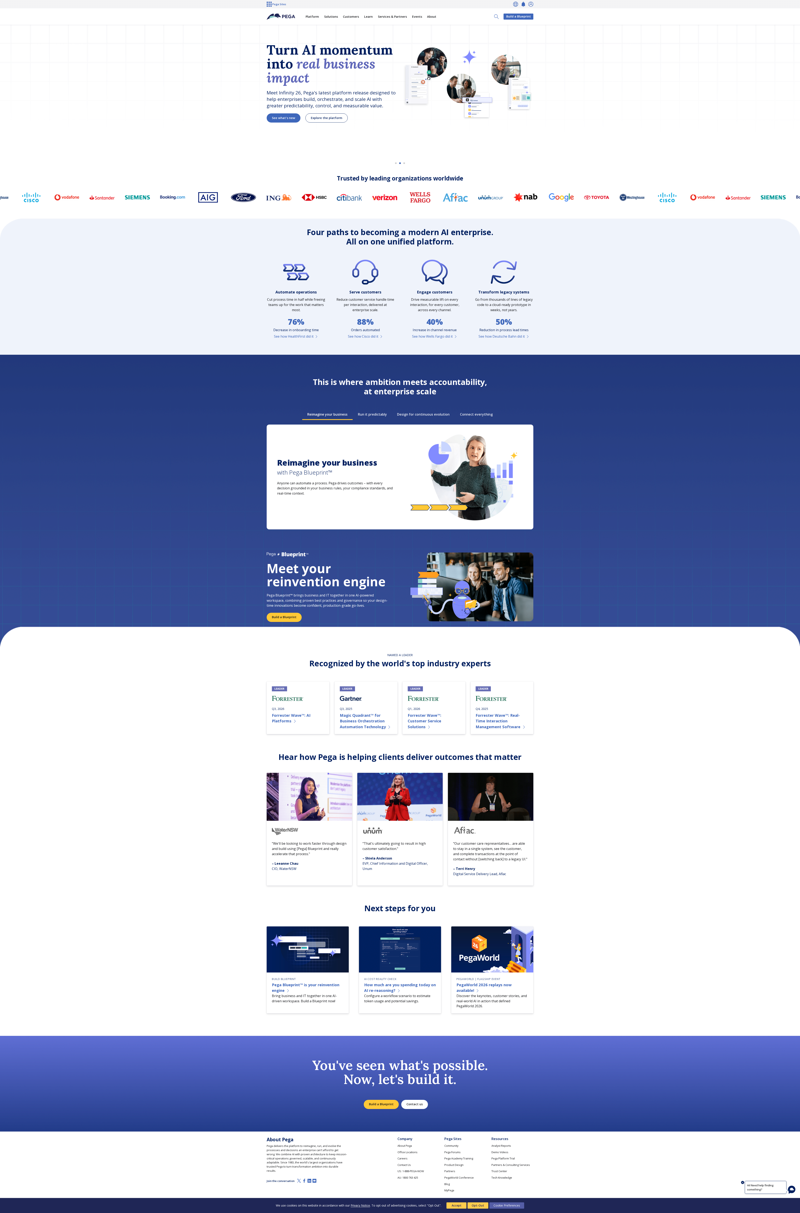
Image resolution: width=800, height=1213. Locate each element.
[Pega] (281, 16)
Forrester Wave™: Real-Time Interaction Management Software (498, 721)
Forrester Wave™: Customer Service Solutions (424, 721)
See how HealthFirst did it (294, 336)
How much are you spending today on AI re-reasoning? (400, 987)
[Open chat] (791, 1189)
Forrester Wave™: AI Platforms (291, 718)
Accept (456, 1205)
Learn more (280, 125)
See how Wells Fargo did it (432, 336)
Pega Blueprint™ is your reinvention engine (305, 987)
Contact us (414, 1104)
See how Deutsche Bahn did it (502, 336)
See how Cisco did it (363, 336)
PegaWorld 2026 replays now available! (484, 987)
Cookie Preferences (507, 1205)
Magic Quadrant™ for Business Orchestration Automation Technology (363, 721)
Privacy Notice (360, 1205)
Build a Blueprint (518, 16)
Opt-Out (478, 1205)
